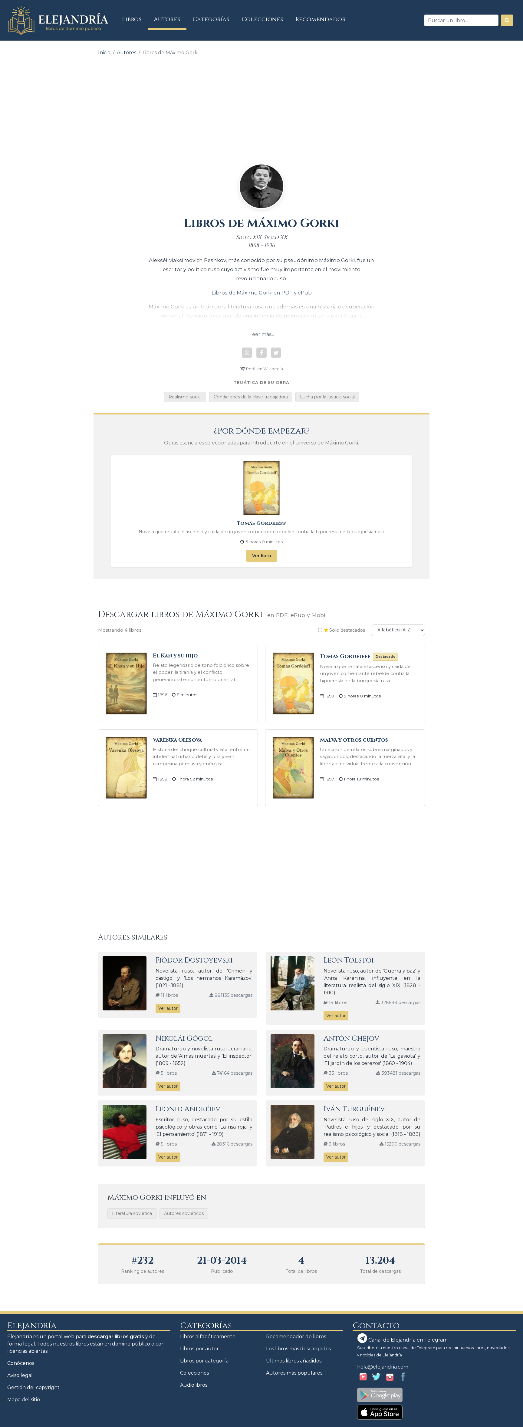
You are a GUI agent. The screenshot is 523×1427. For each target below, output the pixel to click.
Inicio (104, 52)
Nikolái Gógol (184, 1038)
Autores (167, 19)
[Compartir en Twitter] (276, 353)
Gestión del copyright (33, 1387)
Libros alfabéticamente (207, 1336)
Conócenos (20, 1363)
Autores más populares (294, 1373)
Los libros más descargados (298, 1349)
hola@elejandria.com (382, 1367)
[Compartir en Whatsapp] (247, 353)
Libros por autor (199, 1349)
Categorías (211, 19)
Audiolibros (193, 1385)
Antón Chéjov (351, 1038)
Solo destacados (346, 630)
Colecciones (262, 19)
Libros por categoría (204, 1361)
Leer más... (261, 334)
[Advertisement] (261, 105)
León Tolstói (349, 960)
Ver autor (168, 1008)
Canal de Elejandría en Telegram (407, 1340)
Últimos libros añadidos (293, 1361)
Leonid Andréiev (188, 1109)
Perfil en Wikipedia (264, 369)
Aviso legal (20, 1375)
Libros (135, 19)
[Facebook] (261, 353)
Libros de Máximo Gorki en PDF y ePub (262, 293)
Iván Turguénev (354, 1109)
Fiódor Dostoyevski (194, 960)
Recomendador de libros (296, 1336)
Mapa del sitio (23, 1399)
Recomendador (320, 19)
